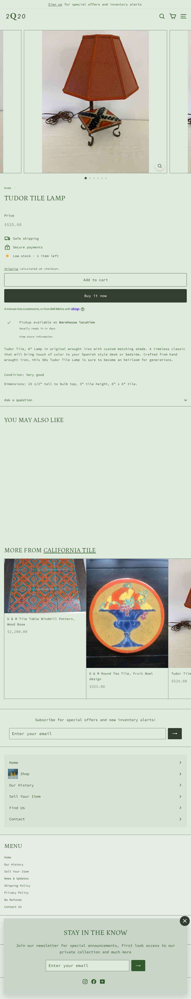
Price (9, 215)
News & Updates (16, 878)
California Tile (70, 550)
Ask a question (18, 400)
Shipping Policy (17, 885)
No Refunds (13, 900)
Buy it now (95, 295)
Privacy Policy (16, 892)
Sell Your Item (16, 871)
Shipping (11, 268)
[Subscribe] (138, 965)
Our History (13, 864)
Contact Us (13, 907)
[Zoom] (159, 166)
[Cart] (173, 16)
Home (7, 188)
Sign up (55, 4)
